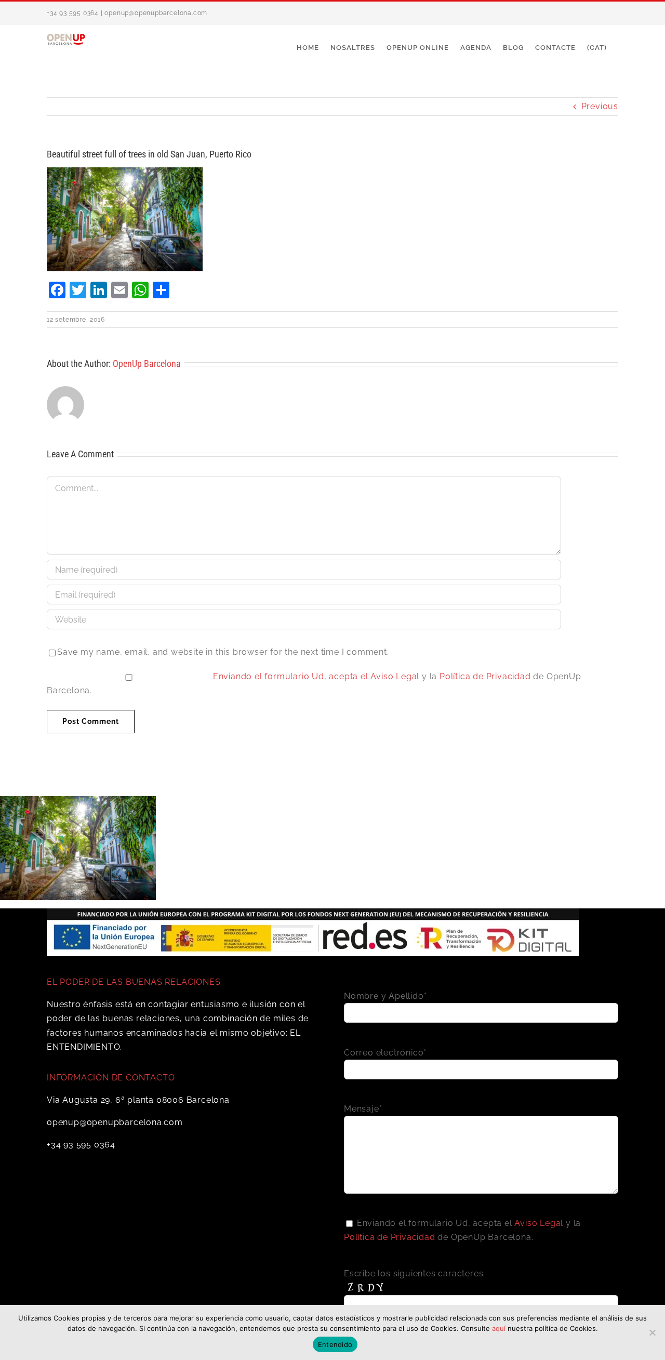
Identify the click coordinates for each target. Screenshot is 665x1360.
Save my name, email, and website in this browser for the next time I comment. (223, 652)
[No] (652, 1332)
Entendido (335, 1344)
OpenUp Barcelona (147, 363)
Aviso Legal (394, 676)
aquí (499, 1328)
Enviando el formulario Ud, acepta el (292, 676)
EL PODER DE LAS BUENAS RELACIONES (133, 982)
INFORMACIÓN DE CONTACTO (111, 1077)
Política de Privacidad (485, 676)
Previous (599, 106)
